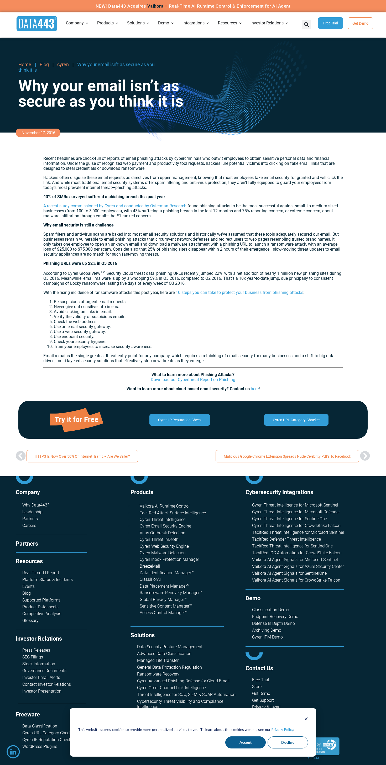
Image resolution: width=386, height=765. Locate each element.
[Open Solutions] (148, 23)
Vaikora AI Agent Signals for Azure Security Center (298, 566)
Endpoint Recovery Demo (275, 616)
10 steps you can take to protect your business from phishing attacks (239, 292)
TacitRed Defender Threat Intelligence (286, 539)
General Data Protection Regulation (169, 667)
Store (257, 686)
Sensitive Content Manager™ (166, 606)
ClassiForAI (150, 579)
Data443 (313, 758)
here (255, 388)
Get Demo (261, 693)
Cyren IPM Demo (267, 637)
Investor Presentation (41, 691)
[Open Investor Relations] (287, 23)
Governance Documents (44, 670)
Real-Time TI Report (40, 572)
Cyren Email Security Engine (165, 526)
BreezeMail (150, 566)
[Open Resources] (240, 23)
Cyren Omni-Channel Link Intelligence (171, 687)
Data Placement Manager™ (164, 586)
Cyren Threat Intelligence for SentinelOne (289, 518)
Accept (245, 742)
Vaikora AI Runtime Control (165, 506)
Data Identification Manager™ (167, 572)
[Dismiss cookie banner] (306, 719)
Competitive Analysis (41, 613)
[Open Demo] (172, 23)
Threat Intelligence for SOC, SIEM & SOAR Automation (186, 694)
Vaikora (155, 6)
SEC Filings (32, 657)
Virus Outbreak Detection (162, 532)
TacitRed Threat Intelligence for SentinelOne (292, 546)
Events (28, 586)
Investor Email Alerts (41, 677)
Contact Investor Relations (46, 684)
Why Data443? (35, 505)
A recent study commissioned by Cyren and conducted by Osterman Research (114, 205)
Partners (30, 518)
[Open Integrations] (208, 23)
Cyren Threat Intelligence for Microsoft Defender (296, 511)
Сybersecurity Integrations (279, 492)
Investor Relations (39, 638)
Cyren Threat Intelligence (162, 519)
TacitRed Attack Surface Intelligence (173, 512)
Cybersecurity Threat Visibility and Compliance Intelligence (180, 704)
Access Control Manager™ (163, 612)
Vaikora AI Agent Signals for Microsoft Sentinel (295, 559)
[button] (306, 24)
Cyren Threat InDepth (159, 539)
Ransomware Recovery (158, 674)
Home (24, 64)
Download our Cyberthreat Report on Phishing (193, 379)
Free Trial (260, 679)
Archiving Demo (266, 630)
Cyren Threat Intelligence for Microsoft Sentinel (295, 505)
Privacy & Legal (266, 707)
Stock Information (38, 663)
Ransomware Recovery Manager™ (171, 592)
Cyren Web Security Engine (164, 546)
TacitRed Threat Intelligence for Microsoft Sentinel (298, 532)
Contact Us (259, 668)
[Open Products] (117, 23)
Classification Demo (270, 609)
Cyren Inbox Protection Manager (169, 559)
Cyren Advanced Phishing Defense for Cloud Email (183, 680)
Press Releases (36, 650)
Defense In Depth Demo (273, 623)
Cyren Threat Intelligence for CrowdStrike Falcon (296, 525)
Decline (287, 742)
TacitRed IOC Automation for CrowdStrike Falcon (297, 552)
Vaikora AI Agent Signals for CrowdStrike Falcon (296, 580)
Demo (253, 598)
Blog (44, 64)
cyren (63, 64)
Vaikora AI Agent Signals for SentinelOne (289, 573)
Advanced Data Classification (164, 653)
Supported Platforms (41, 600)
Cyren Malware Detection (163, 552)
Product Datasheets (40, 606)
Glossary (30, 620)
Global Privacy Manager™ (163, 599)
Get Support (263, 700)
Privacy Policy (282, 729)
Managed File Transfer (158, 660)
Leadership (32, 511)
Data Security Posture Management (169, 646)
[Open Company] (87, 23)
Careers (29, 525)
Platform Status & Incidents (47, 579)
